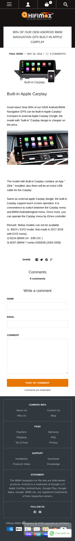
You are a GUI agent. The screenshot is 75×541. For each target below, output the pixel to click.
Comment (13, 335)
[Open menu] (9, 4)
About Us (21, 410)
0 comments (57, 53)
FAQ (53, 437)
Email (10, 317)
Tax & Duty (21, 442)
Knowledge (53, 464)
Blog (53, 415)
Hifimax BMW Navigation (20, 523)
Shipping (22, 437)
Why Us (21, 415)
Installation (21, 458)
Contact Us (53, 410)
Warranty (53, 432)
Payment (22, 432)
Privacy (53, 442)
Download (53, 458)
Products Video (21, 464)
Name (10, 298)
